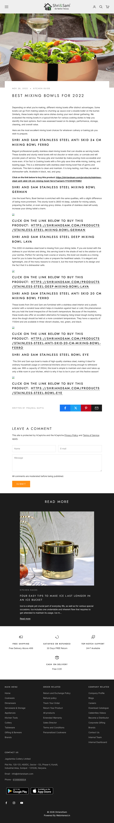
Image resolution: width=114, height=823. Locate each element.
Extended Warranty (52, 717)
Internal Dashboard (97, 742)
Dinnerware (10, 703)
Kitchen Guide (41, 88)
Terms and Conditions (53, 727)
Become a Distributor (98, 717)
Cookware (10, 698)
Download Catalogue (98, 708)
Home (7, 693)
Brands (8, 737)
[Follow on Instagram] (13, 802)
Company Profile (96, 693)
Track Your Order (51, 703)
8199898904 (19, 779)
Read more (25, 618)
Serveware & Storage (15, 708)
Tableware (10, 727)
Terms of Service (91, 435)
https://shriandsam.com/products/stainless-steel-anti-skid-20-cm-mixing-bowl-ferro (56, 343)
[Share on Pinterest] (86, 408)
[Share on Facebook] (65, 408)
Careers (92, 703)
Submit (21, 484)
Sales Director (50, 722)
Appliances (10, 713)
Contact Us (93, 732)
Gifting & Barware (13, 732)
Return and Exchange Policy (57, 693)
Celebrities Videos (97, 713)
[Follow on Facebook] (6, 802)
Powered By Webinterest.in (57, 815)
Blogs (91, 698)
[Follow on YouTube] (21, 802)
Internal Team (95, 737)
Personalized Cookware (54, 732)
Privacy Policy (71, 435)
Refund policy (50, 698)
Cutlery (8, 722)
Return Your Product (53, 708)
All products (49, 713)
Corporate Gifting (96, 722)
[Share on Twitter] (76, 408)
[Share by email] (96, 408)
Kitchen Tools (11, 717)
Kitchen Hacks (29, 590)
